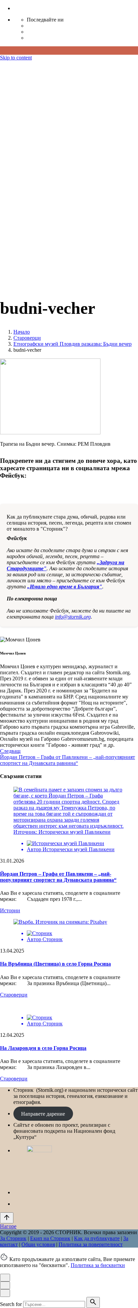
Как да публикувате (97, 232)
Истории (10, 910)
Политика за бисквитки (98, 1265)
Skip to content (16, 57)
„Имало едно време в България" (64, 586)
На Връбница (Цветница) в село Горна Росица (55, 964)
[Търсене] (20, 281)
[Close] (5, 89)
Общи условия (38, 238)
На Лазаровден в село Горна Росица (43, 1048)
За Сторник (13, 232)
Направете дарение (43, 1113)
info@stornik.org (73, 617)
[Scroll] (6, 1217)
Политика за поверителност (91, 238)
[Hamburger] (2, 65)
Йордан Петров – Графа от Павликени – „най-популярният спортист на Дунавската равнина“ (58, 877)
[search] (93, 1302)
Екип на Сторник (50, 232)
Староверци (13, 995)
